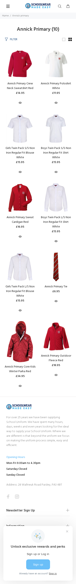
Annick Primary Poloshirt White (56, 86)
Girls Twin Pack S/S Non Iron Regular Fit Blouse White (20, 153)
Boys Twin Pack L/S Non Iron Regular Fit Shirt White (56, 222)
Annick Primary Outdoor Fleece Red (56, 358)
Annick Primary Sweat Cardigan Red (20, 219)
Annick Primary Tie (56, 286)
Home (5, 16)
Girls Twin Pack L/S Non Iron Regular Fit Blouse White (20, 291)
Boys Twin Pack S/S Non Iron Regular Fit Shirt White (56, 153)
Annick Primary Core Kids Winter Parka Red (20, 369)
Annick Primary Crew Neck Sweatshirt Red (20, 86)
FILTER (13, 39)
